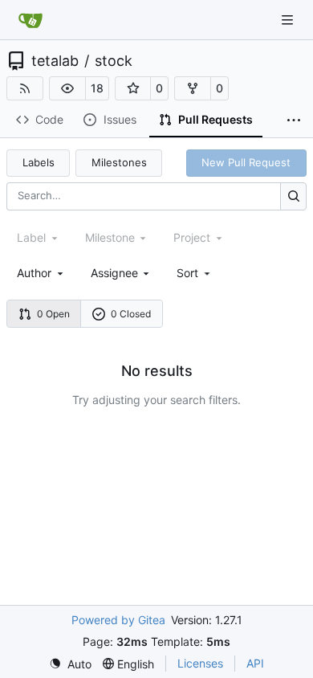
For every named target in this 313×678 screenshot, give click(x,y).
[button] (67, 88)
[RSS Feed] (24, 88)
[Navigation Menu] (289, 19)
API (255, 663)
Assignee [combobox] (114, 273)
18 (97, 88)
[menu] (194, 272)
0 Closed (131, 314)
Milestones (119, 162)
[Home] (30, 20)
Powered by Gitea (118, 620)
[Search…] (293, 196)
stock (113, 61)
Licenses (200, 663)
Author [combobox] (34, 273)
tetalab (55, 61)
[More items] (294, 120)
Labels (38, 162)
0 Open (53, 314)
